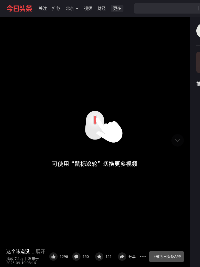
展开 (40, 251)
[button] (43, 8)
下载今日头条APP (166, 256)
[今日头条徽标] (19, 8)
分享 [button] (132, 256)
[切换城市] (77, 8)
